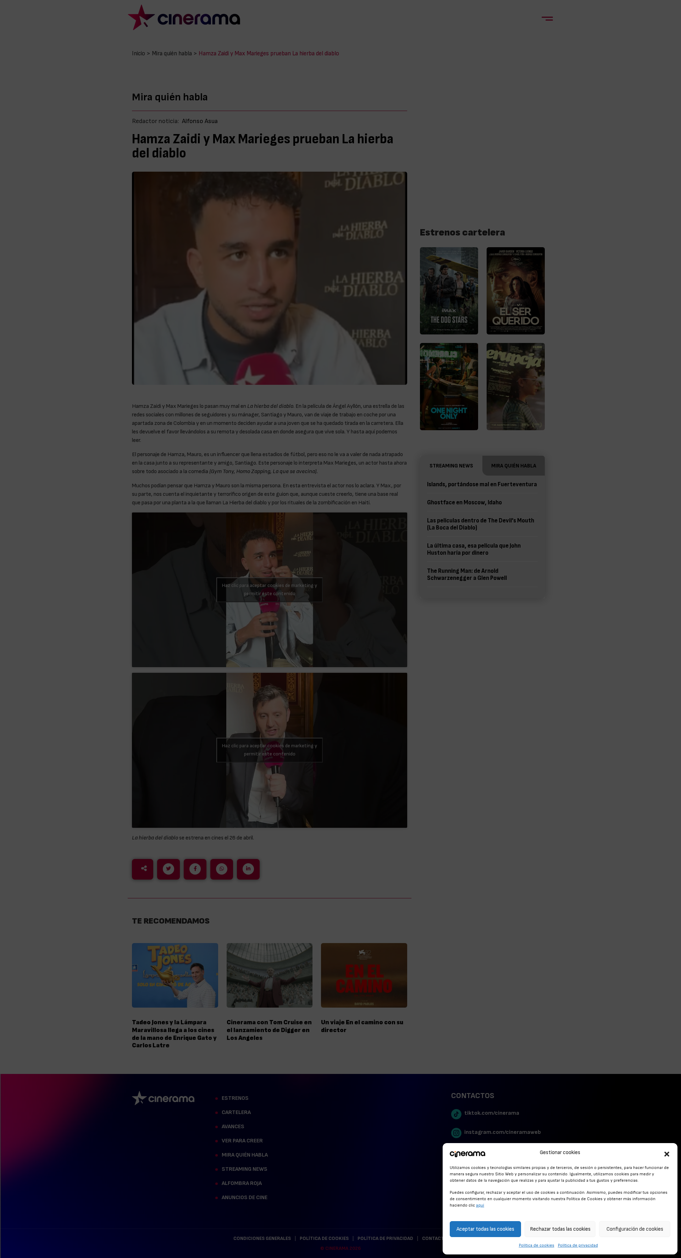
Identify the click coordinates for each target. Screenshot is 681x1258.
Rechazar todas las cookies (560, 1229)
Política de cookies (536, 1245)
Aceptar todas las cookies (485, 1229)
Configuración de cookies (635, 1229)
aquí (480, 1205)
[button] (666, 1153)
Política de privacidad (578, 1245)
